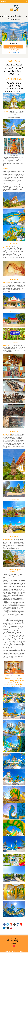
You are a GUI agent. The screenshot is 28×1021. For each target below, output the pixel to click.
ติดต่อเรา (14, 943)
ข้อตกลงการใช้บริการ (14, 942)
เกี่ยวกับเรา (14, 938)
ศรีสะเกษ (7, 46)
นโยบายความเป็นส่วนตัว (14, 940)
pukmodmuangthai (15, 52)
